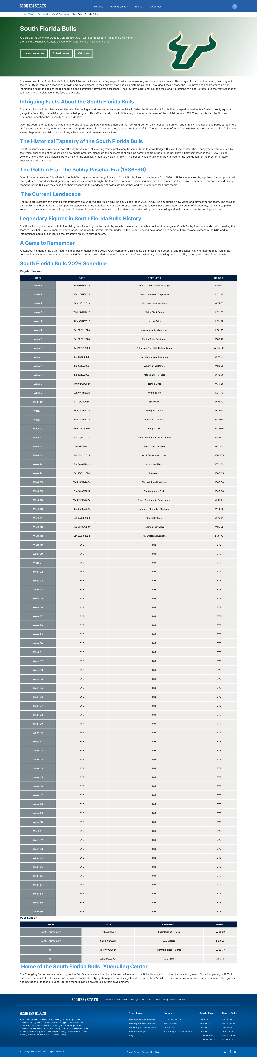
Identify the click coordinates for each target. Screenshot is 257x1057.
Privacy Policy (133, 1052)
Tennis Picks (228, 1031)
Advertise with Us (172, 1019)
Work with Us (170, 1023)
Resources (155, 6)
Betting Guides (118, 6)
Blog (130, 1035)
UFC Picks (227, 1019)
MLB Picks (204, 1023)
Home (23, 14)
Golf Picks (227, 1027)
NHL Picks (204, 1027)
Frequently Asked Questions (178, 1031)
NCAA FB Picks (207, 1035)
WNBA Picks (228, 1039)
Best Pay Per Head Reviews (142, 1023)
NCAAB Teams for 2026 (63, 14)
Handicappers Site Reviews (142, 1027)
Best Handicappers (138, 1031)
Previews (98, 6)
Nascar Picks (228, 1035)
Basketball (43, 14)
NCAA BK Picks (207, 1039)
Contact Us (169, 1027)
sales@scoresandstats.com (173, 999)
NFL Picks (204, 1019)
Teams (138, 6)
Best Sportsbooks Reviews (141, 1019)
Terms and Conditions (151, 1052)
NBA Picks (204, 1031)
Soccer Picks (228, 1023)
